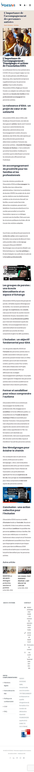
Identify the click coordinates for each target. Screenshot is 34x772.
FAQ (5, 711)
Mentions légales (7, 684)
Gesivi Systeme (8, 25)
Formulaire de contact (29, 647)
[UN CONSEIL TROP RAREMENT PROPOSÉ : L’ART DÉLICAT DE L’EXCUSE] (24, 570)
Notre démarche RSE (9, 692)
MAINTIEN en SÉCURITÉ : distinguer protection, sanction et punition (7, 570)
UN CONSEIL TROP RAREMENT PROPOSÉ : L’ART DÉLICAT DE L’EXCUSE (22, 570)
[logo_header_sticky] (8, 2)
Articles (16, 25)
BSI (24, 753)
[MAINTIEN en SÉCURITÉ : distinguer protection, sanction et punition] (9, 570)
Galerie (12, 570)
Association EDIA (9, 88)
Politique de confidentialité (8, 700)
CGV (5, 706)
